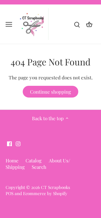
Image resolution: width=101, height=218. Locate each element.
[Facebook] (9, 143)
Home (12, 160)
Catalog (34, 160)
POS (9, 193)
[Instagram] (18, 143)
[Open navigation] (9, 24)
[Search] (77, 24)
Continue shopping (50, 92)
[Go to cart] (89, 24)
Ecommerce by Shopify (45, 193)
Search (39, 167)
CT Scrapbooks (55, 187)
